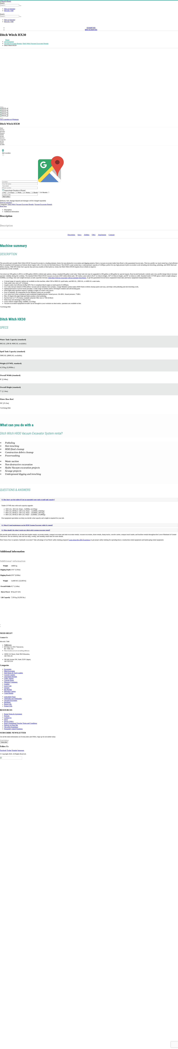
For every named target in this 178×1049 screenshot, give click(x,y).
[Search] (20, 5)
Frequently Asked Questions (13, 727)
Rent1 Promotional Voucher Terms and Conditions (20, 721)
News (6, 718)
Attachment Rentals (10, 675)
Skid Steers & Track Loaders (13, 671)
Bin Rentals (8, 688)
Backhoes (7, 700)
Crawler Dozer (9, 678)
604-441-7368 (8, 11)
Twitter (9, 748)
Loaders (6, 682)
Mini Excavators (9, 669)
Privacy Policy (9, 719)
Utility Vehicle (8, 676)
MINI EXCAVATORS (91, 30)
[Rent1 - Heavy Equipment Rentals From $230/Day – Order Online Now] (5, 1)
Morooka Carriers (10, 689)
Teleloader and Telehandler (13, 697)
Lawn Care (7, 684)
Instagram (21, 748)
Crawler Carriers (9, 673)
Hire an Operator (9, 9)
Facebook (3, 748)
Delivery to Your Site (11, 723)
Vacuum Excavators (10, 698)
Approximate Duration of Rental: (15, 190)
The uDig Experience (11, 725)
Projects (6, 714)
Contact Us (7, 716)
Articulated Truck (10, 695)
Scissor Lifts (8, 704)
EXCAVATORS (91, 28)
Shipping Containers (10, 680)
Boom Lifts (8, 702)
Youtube (14, 748)
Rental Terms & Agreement (13, 712)
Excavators (7, 667)
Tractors (6, 686)
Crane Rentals (8, 691)
